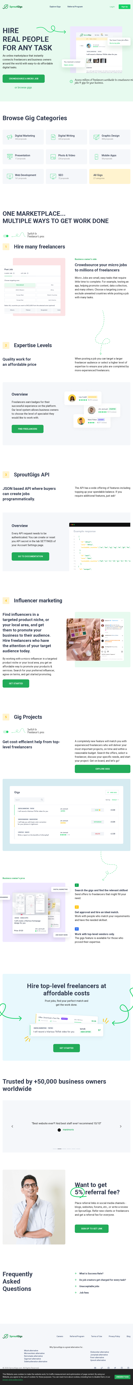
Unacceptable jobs (89, 1286)
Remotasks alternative (33, 1356)
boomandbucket (68, 1135)
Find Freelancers (27, 429)
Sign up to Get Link (91, 1228)
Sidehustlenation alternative (35, 1361)
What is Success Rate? (91, 1273)
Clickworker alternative (99, 1352)
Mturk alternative (31, 1351)
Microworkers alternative (34, 1353)
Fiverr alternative (97, 1357)
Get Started (16, 683)
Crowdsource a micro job (23, 78)
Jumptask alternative (99, 1355)
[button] (112, 7)
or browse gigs (23, 87)
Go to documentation (30, 556)
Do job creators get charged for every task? (102, 1280)
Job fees (84, 1292)
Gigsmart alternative (32, 1359)
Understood (122, 1377)
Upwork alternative (98, 1360)
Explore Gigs (103, 769)
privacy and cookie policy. (13, 1380)
